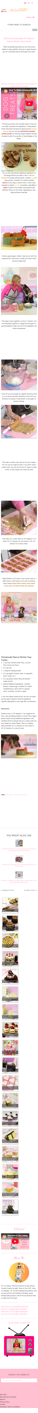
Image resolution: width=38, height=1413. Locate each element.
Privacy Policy (4, 1402)
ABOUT (3, 1399)
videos (24, 795)
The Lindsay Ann (13, 1410)
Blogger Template (30, 1410)
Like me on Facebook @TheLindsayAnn (14, 1314)
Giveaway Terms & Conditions (10, 1407)
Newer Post (8, 890)
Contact (2, 1404)
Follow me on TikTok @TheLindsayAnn (14, 1311)
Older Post (29, 890)
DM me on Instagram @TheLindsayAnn (14, 1309)
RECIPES (3, 1395)
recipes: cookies (13, 795)
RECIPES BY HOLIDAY (8, 1397)
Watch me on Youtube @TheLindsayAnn (14, 1307)
